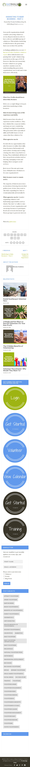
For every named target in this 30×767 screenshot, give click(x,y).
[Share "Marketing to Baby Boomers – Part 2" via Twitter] (8, 234)
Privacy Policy (8, 765)
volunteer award (10, 684)
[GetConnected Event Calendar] (15, 488)
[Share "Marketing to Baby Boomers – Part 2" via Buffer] (25, 234)
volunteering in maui (11, 705)
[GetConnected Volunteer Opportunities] (15, 462)
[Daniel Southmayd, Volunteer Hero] (15, 289)
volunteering (9, 698)
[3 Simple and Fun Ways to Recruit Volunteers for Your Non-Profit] (15, 312)
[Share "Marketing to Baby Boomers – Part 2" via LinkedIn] (21, 234)
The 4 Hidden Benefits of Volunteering (13, 347)
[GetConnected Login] (15, 409)
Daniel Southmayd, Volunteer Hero (14, 300)
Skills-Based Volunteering (13, 673)
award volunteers (10, 599)
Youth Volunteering (11, 727)
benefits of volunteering (13, 610)
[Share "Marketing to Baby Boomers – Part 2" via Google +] (11, 234)
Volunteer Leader (10, 709)
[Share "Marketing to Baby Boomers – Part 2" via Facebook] (5, 234)
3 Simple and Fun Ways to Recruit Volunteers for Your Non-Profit (14, 323)
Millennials (8, 649)
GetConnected (9, 621)
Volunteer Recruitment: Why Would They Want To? (14, 369)
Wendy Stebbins (15, 22)
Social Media (8, 677)
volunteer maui (9, 716)
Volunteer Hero (10, 691)
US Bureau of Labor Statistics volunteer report (14, 52)
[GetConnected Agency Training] (15, 541)
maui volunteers (10, 645)
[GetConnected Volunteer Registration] (15, 436)
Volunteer (16, 680)
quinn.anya (12, 221)
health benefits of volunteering (11, 625)
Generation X (9, 617)
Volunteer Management (12, 712)
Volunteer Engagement (12, 688)
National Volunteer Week (13, 652)
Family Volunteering (11, 614)
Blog (12, 24)
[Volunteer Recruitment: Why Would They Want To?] (15, 359)
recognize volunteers (12, 666)
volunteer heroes (10, 695)
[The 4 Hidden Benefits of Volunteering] (15, 337)
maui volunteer (9, 636)
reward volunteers (18, 670)
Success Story (21, 677)
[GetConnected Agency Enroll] (15, 514)
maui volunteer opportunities (9, 640)
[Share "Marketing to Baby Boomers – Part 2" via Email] (15, 238)
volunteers (8, 723)
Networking (8, 656)
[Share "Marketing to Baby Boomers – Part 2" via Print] (18, 238)
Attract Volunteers (11, 596)
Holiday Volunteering (12, 629)
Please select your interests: (12, 572)
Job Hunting (8, 633)
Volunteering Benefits (12, 702)
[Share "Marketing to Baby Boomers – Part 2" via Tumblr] (15, 234)
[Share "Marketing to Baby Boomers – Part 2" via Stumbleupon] (11, 238)
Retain (6, 670)
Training (7, 680)
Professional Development (14, 659)
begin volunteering (11, 607)
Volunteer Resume (10, 720)
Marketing (19, 633)
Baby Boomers (9, 603)
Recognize (8, 663)
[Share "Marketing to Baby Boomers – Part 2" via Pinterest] (18, 234)
